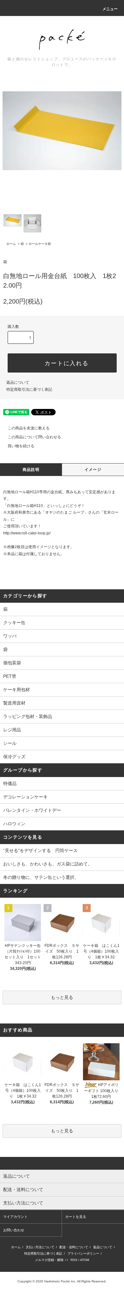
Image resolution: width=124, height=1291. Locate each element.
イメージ (93, 469)
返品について (17, 382)
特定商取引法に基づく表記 (29, 389)
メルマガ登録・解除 (49, 1260)
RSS (74, 1260)
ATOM (84, 1260)
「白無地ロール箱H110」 (25, 505)
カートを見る (75, 1217)
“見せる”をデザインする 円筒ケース (40, 850)
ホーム (11, 243)
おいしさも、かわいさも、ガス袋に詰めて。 (47, 863)
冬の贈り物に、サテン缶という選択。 (41, 877)
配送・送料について (73, 1247)
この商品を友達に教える (29, 428)
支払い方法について (40, 1247)
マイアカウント (15, 1217)
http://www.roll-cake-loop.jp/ (27, 533)
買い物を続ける (21, 446)
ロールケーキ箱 (40, 243)
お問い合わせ (13, 1230)
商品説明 (31, 469)
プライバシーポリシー (83, 1253)
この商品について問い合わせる (34, 437)
